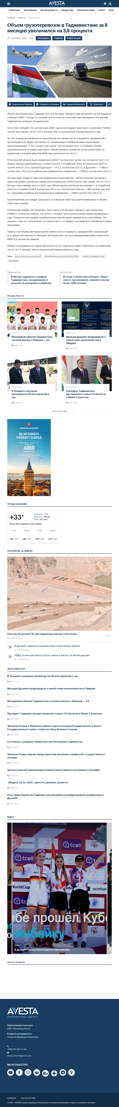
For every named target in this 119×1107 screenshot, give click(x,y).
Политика (14, 10)
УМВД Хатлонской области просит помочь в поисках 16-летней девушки (52, 655)
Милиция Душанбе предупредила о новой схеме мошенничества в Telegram (86, 340)
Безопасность (49, 10)
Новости (22, 17)
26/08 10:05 (72, 402)
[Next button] (110, 888)
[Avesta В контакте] (36, 1072)
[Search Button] (110, 3)
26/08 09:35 (14, 747)
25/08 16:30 (14, 803)
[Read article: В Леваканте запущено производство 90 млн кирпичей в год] (32, 373)
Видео (18, 945)
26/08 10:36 (72, 348)
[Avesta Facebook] (19, 1072)
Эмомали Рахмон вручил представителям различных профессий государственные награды (56, 756)
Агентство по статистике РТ (28, 256)
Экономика (30, 10)
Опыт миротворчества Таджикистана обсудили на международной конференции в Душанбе (55, 796)
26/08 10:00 (14, 734)
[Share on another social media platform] (109, 104)
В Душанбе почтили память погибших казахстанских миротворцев (52, 949)
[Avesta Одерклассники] (71, 1072)
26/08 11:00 (18, 345)
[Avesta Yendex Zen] (54, 1073)
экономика (14, 260)
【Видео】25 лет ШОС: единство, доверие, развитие (37, 782)
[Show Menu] (8, 3)
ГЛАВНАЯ (11, 1098)
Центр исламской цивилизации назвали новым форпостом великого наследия (53, 769)
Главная (11, 17)
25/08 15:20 (14, 775)
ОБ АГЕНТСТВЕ (28, 1098)
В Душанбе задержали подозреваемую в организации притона (47, 645)
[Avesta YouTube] (10, 1072)
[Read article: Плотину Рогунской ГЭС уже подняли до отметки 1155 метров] (59, 594)
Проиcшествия (86, 10)
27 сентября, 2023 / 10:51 (20, 38)
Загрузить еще (59, 411)
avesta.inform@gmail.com (19, 1055)
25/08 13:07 (14, 788)
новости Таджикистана (93, 256)
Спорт (101, 10)
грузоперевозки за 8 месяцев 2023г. (62, 256)
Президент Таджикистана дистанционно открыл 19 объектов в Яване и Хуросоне (86, 394)
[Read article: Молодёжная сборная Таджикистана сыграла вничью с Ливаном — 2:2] (32, 319)
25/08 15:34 (14, 763)
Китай (112, 10)
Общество (67, 10)
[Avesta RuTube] (45, 1073)
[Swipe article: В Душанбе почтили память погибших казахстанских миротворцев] (59, 888)
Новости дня (74, 38)
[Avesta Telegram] (62, 1072)
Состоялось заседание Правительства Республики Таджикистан (45, 741)
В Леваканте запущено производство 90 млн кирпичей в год (30, 394)
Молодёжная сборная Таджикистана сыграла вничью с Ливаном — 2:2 (32, 338)
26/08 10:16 (18, 402)
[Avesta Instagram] (28, 1072)
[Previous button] (9, 888)
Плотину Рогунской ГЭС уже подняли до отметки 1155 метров (42, 634)
